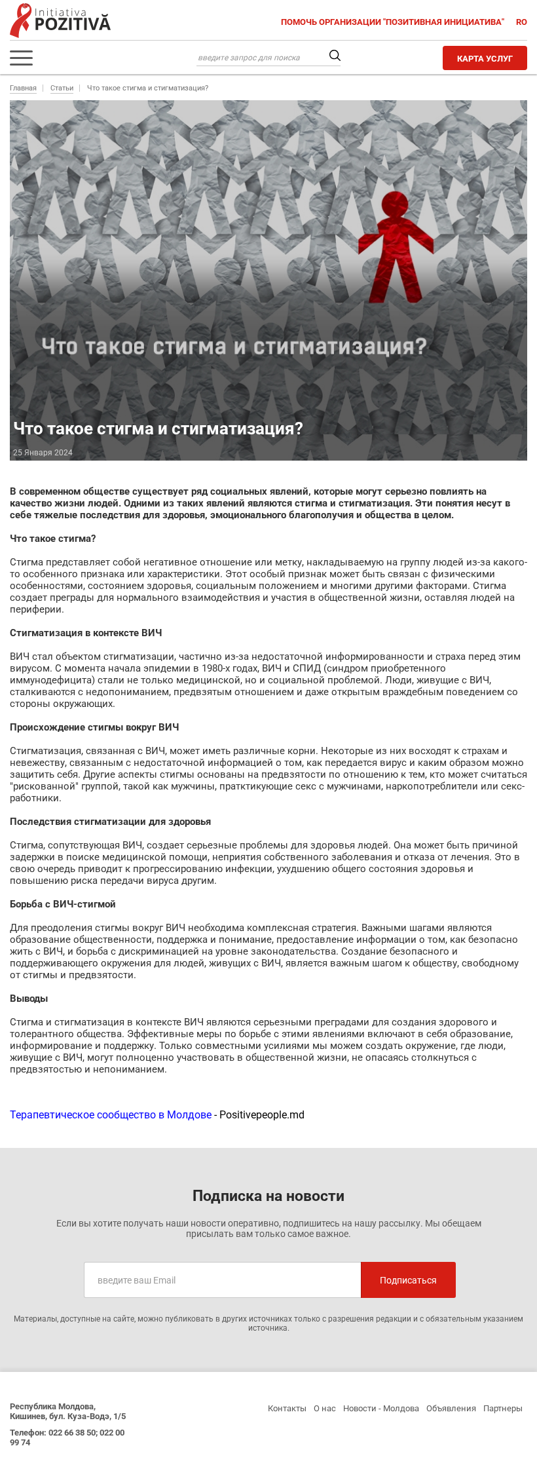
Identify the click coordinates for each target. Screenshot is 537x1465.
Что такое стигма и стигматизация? (147, 88)
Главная (23, 88)
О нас (325, 1408)
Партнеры (503, 1408)
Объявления (451, 1408)
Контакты (287, 1408)
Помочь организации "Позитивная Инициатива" (393, 22)
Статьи (61, 88)
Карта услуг (485, 59)
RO (521, 22)
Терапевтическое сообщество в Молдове (111, 1115)
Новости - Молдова (381, 1408)
